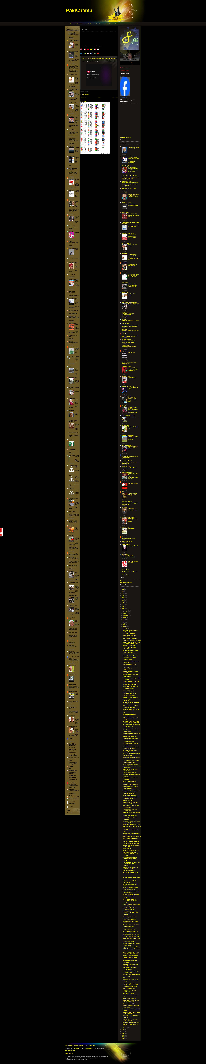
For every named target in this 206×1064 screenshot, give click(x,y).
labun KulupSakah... (74, 248)
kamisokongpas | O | (74, 432)
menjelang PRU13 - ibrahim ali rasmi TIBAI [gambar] (133, 520)
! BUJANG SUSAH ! (73, 675)
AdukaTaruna (72, 214)
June (124, 621)
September (126, 615)
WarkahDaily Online (126, 166)
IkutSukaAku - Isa (73, 779)
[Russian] (81, 54)
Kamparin (71, 641)
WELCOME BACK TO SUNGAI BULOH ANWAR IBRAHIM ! (133, 438)
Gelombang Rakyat (126, 366)
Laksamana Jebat (126, 466)
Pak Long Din (72, 747)
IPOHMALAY (125, 292)
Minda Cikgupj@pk (73, 65)
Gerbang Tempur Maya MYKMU (129, 175)
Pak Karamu (122, 76)
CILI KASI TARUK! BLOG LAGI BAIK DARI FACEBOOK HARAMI (133, 195)
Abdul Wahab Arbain (74, 347)
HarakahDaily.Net (73, 770)
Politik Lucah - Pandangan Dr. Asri (131, 824)
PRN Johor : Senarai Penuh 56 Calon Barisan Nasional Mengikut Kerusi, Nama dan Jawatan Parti (133, 160)
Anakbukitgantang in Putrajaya (129, 302)
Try (69, 704)
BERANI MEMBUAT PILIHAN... (129, 188)
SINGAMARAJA (72, 665)
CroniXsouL (125, 329)
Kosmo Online (72, 316)
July (124, 619)
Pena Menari (99, 23)
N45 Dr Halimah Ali (73, 310)
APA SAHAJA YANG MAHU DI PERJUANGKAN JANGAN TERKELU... (130, 647)
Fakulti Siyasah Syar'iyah (72, 794)
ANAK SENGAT (72, 511)
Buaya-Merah (125, 360)
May (124, 623)
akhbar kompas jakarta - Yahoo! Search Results (72, 751)
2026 (123, 588)
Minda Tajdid (125, 312)
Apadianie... (72, 525)
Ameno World (72, 156)
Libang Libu (125, 282)
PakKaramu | (77, 1048)
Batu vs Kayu (72, 225)
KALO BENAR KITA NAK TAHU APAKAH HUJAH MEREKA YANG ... (131, 874)
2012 (123, 1033)
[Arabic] (95, 54)
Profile (89, 23)
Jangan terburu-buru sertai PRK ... (131, 947)
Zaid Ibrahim (72, 738)
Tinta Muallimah (73, 465)
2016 (123, 606)
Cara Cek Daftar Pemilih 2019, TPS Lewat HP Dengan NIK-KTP (133, 275)
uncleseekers (125, 507)
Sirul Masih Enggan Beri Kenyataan (131, 790)
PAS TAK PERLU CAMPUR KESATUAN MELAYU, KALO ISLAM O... (130, 854)
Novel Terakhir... (131, 528)
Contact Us (117, 23)
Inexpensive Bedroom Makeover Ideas (77, 492)
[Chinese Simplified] (98, 54)
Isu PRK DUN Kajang (73, 554)
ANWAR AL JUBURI (126, 202)
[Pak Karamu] (125, 96)
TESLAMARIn (125, 554)
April (124, 624)
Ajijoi (70, 366)
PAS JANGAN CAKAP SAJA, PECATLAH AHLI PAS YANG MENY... (130, 913)
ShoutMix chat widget (125, 137)
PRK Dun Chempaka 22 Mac (129, 983)
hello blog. (71, 338)
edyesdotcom (72, 200)
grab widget (123, 582)
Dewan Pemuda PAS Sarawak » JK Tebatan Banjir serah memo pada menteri (74, 658)
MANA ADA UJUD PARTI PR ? (130, 772)
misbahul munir (73, 605)
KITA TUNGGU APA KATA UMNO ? (131, 1022)
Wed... (124, 712)
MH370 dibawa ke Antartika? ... (130, 728)
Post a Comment (84, 94)
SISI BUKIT (124, 263)
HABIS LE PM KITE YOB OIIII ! (130, 697)
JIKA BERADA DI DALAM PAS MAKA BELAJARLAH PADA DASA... (130, 859)
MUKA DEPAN (125, 345)
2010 (123, 1037)
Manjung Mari (72, 398)
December (125, 610)
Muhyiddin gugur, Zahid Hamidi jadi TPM (77, 459)
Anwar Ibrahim (72, 138)
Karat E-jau (71, 439)
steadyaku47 (72, 274)
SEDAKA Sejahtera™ (74, 178)
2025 (123, 590)
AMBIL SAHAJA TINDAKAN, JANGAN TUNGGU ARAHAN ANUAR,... (130, 901)
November (125, 611)
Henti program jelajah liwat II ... (130, 764)
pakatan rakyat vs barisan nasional (73, 754)
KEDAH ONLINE (72, 557)
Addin (70, 781)
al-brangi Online (126, 560)
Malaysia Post (125, 569)
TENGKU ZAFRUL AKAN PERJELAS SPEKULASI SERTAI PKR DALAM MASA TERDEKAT (130, 184)
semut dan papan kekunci (128, 517)
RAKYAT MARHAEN (73, 279)
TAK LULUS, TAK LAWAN (129, 633)
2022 (123, 595)
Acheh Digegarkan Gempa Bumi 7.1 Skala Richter (74, 687)
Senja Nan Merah (76, 528)
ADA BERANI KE (73, 691)
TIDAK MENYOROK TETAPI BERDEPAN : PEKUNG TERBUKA (73, 711)
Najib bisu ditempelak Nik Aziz (128, 538)
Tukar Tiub (71, 146)
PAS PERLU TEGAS (127, 800)
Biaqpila (71, 231)
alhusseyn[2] (72, 715)
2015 (123, 608)
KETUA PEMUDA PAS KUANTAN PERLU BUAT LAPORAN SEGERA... (131, 896)
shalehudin (71, 488)
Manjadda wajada (73, 520)
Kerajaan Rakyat (73, 377)
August (125, 617)
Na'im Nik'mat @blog (74, 190)
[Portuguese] (85, 54)
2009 (123, 1038)
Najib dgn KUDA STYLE (77, 598)
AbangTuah (124, 406)
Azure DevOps (125, 189)
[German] (88, 50)
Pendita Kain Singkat (127, 472)
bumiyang (124, 253)
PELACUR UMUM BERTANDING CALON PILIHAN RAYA (133, 369)
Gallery (71, 1045)
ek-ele (70, 768)
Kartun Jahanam (126, 544)
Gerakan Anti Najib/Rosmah (72, 292)
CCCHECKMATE (73, 595)
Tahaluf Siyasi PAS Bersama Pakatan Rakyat (73, 636)
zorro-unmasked (126, 482)
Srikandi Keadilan (73, 726)
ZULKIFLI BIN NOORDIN (128, 386)
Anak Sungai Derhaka (74, 102)
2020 (123, 599)
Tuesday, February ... (128, 755)
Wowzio (122, 580)
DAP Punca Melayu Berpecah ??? (77, 45)
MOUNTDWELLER (73, 298)
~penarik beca (72, 129)
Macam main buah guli (128, 941)
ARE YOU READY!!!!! (73, 662)
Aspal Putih (124, 272)
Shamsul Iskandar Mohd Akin (73, 169)
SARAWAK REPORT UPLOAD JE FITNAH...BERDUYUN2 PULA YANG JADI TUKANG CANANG (133, 410)
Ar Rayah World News (74, 757)
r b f (123, 491)
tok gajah (124, 319)
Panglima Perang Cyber (127, 233)
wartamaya (71, 645)
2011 (123, 1035)
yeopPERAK (125, 351)
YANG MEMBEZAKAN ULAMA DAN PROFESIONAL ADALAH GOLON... (131, 864)
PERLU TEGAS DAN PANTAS (130, 916)
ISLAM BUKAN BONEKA (133, 417)
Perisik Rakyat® (72, 777)
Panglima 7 (71, 341)
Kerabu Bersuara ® (73, 51)
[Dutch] (98, 50)
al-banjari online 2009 (74, 796)
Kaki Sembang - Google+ (72, 773)
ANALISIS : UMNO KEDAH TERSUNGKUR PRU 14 (74, 435)
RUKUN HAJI (72, 642)
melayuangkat (125, 425)
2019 (123, 601)
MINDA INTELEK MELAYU (128, 156)
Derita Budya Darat (76, 694)
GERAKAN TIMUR (126, 396)
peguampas (71, 651)
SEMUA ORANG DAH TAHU (129, 998)
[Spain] (91, 50)
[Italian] (95, 50)
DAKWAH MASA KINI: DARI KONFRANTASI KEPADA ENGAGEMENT (128, 315)
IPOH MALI (124, 537)
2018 (123, 602)
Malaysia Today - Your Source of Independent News (73, 784)
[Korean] (91, 54)
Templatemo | (89, 1048)
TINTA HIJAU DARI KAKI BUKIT (73, 499)
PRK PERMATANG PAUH (129, 988)
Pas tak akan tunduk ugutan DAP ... (131, 850)
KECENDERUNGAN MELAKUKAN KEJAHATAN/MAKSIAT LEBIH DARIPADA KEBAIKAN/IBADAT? (74, 69)
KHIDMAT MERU (126, 376)
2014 (123, 1029)
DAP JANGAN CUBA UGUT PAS (130, 784)
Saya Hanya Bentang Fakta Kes (130, 955)
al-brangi (71, 766)
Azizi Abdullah (125, 527)
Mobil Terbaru (125, 575)
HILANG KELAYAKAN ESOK (129, 795)
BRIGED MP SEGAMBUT (72, 804)
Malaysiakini (72, 802)
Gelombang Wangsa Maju (128, 435)
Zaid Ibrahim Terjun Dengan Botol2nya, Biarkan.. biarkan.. (132, 285)
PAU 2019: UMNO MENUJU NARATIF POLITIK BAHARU (132, 236)
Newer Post (83, 97)
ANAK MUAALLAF (73, 565)
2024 (123, 591)
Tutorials (75, 1045)
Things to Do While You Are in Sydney (130, 330)
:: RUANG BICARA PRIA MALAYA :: (73, 421)
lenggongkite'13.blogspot (128, 415)
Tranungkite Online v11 (127, 501)
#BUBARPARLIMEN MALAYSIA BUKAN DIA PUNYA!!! (133, 215)
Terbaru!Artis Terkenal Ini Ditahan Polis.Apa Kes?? (133, 448)
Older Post (114, 97)
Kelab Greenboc (73, 323)
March (124, 626)
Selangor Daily (125, 323)
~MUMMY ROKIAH (126, 339)
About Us (108, 23)
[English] (81, 50)
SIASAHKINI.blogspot (127, 445)
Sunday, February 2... (128, 848)
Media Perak (72, 787)
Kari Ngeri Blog (72, 775)
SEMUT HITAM (125, 212)
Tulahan (71, 241)
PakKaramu (79, 10)
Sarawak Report (72, 32)
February (125, 628)
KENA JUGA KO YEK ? (128, 690)
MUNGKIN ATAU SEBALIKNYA (130, 684)
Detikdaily (71, 806)
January (125, 1027)
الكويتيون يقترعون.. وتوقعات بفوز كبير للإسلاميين (73, 763)
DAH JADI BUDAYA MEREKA (130, 816)
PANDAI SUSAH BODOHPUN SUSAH (132, 836)
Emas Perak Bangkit (127, 460)
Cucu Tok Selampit (126, 243)
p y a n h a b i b (72, 449)
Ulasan (68, 812)
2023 (123, 593)
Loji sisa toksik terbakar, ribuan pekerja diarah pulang (98, 58)
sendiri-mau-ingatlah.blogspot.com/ (74, 790)
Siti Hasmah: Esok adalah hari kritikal (130, 320)
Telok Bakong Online (74, 455)
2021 (123, 597)
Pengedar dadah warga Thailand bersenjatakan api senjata (74, 319)
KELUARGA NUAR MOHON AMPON (131, 753)
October (125, 613)
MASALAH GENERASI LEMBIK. (77, 194)
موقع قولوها (71, 475)
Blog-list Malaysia (73, 262)
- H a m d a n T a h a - (127, 541)
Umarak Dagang (80, 23)
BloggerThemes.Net (70, 1050)
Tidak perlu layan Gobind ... (129, 695)
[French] (85, 50)
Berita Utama (125, 333)
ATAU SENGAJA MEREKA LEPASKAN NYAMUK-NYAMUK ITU (131, 995)
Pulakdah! (71, 571)
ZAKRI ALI (71, 410)
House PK (124, 193)
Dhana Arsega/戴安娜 (74, 356)
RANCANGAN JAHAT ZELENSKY (77, 150)
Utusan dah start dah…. (74, 740)
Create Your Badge (123, 97)
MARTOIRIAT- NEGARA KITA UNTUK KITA (72, 744)
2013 (123, 1031)
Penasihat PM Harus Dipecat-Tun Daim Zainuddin (132, 494)
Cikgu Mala (71, 535)
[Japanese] (88, 54)
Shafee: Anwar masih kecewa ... (130, 1003)
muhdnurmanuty (73, 553)
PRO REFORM (72, 684)
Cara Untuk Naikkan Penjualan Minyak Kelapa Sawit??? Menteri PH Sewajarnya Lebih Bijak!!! (133, 257)
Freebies (81, 1045)
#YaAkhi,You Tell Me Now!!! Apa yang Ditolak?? (132, 266)
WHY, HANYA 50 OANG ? (129, 870)
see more (129, 582)
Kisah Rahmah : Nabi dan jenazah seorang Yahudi (73, 244)
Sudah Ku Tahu (131, 352)
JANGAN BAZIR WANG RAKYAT (130, 654)
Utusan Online (125, 455)
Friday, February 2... (128, 659)
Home (71, 23)
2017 (123, 604)
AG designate (72, 276)
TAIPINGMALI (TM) (126, 181)
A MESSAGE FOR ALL (133, 483)
